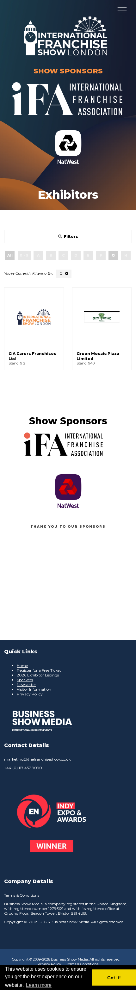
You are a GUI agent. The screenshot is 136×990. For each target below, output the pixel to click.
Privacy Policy (30, 694)
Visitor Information (34, 689)
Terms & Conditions (21, 895)
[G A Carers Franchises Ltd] (34, 317)
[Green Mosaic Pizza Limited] (102, 317)
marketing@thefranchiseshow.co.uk (37, 759)
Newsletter (26, 684)
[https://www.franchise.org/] (67, 119)
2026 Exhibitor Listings (38, 675)
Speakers (25, 679)
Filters (71, 236)
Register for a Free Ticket (39, 670)
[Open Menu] (122, 10)
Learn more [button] (39, 985)
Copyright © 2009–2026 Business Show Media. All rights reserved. (66, 959)
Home (22, 665)
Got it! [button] (114, 977)
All (10, 255)
